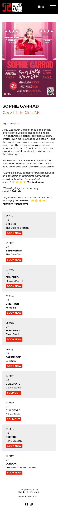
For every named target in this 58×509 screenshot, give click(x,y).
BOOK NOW (14, 233)
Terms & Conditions (28, 496)
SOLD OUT (13, 392)
